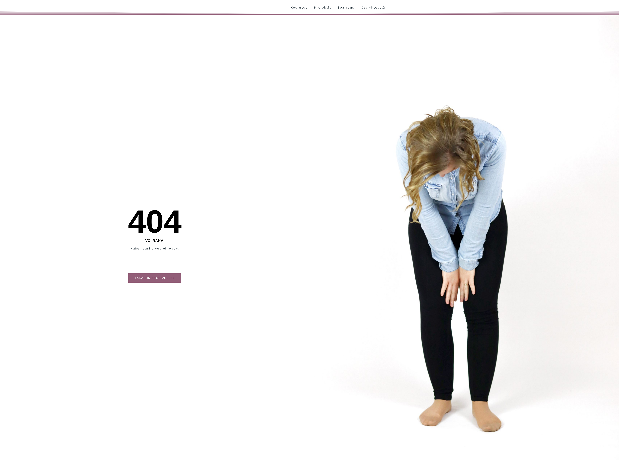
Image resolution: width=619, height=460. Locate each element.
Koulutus (299, 7)
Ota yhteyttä (373, 7)
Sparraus (346, 7)
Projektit (322, 7)
